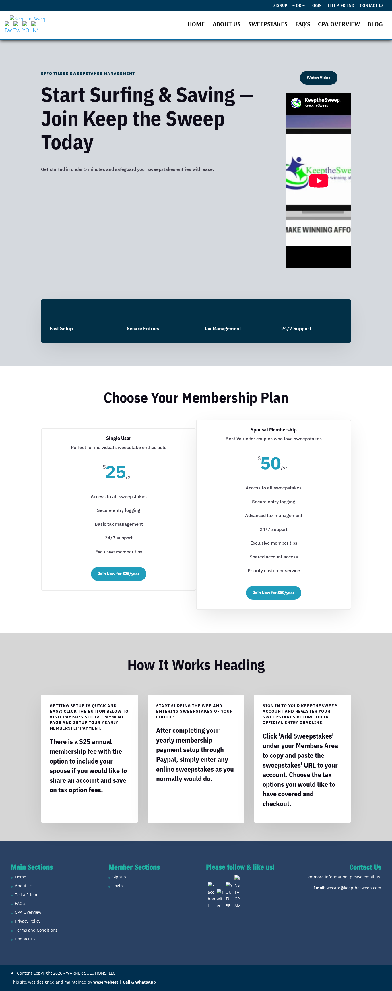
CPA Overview (339, 25)
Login (316, 5)
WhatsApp (145, 982)
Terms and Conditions (36, 930)
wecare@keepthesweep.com (354, 887)
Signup (280, 5)
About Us (226, 25)
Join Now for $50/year (273, 592)
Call (126, 982)
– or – (298, 5)
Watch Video (319, 77)
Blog (375, 25)
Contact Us (371, 5)
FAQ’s (302, 25)
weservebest (105, 982)
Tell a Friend (340, 5)
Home (196, 25)
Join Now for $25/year (118, 573)
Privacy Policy (27, 921)
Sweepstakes (268, 25)
